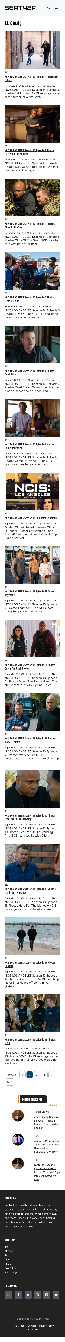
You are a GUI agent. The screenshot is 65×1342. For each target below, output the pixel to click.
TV (6, 72)
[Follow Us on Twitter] (28, 1295)
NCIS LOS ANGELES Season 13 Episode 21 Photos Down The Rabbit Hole (30, 667)
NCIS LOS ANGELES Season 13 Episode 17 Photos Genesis (30, 964)
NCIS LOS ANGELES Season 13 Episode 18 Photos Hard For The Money (30, 891)
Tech (7, 1255)
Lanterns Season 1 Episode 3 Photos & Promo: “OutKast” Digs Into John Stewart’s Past (47, 1172)
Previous (11, 1074)
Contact (32, 1325)
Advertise (32, 1329)
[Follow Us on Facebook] (18, 1295)
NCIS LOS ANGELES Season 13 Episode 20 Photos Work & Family (30, 740)
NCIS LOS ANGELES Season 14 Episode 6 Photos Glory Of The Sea (30, 226)
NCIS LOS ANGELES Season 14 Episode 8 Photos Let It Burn (32, 79)
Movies (9, 1251)
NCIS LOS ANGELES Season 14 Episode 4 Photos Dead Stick (29, 373)
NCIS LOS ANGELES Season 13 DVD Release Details (31, 518)
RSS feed (19, 1325)
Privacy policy (46, 1325)
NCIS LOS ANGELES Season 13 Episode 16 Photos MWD (30, 1042)
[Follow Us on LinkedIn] (46, 1295)
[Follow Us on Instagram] (37, 1295)
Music (8, 1263)
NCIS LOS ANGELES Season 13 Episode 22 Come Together (29, 593)
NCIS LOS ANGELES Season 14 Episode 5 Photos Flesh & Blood (29, 299)
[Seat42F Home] (8, 1295)
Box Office (10, 1268)
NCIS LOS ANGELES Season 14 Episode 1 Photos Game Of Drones (29, 446)
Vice (7, 1259)
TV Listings (11, 1272)
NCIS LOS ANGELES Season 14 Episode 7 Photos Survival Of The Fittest (29, 152)
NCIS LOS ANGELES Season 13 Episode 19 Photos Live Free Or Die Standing (30, 817)
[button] (49, 8)
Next (9, 1081)
